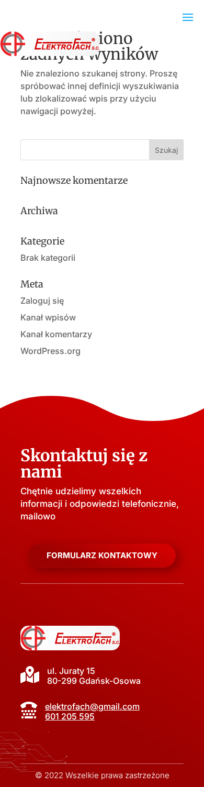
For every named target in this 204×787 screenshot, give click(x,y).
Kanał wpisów (48, 317)
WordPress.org (50, 351)
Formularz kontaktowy (102, 555)
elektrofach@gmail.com (92, 706)
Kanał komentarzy (56, 334)
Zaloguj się (42, 300)
